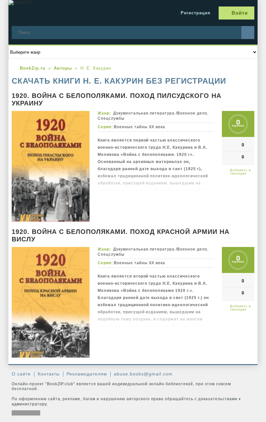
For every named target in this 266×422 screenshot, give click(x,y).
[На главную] (57, 13)
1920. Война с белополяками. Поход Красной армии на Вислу (120, 235)
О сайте (21, 373)
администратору (29, 404)
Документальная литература (144, 113)
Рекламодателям (86, 373)
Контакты (49, 373)
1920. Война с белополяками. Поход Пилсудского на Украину (116, 99)
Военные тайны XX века (139, 127)
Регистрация (196, 12)
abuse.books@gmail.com (143, 373)
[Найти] (247, 32)
